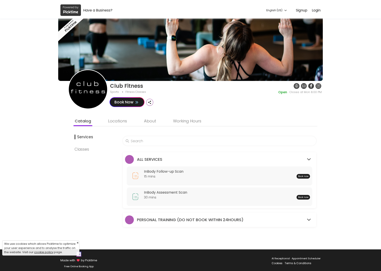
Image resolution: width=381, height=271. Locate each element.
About (150, 121)
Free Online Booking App (79, 266)
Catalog (83, 121)
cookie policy (43, 252)
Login (316, 10)
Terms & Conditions (298, 263)
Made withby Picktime (78, 260)
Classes (82, 149)
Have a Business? (97, 10)
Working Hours (187, 121)
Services (85, 137)
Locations (117, 121)
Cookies (277, 263)
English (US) (274, 10)
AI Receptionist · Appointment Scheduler (296, 258)
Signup (301, 10)
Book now (303, 176)
